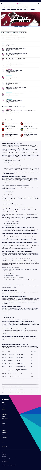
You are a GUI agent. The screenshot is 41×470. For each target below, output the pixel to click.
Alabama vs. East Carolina (8, 191)
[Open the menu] (1, 3)
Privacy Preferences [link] (5, 461)
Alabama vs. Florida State (8, 194)
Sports (5, 7)
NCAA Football (10, 7)
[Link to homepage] (20, 4)
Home (2, 7)
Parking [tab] (8, 29)
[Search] (38, 4)
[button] (3, 32)
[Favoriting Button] (39, 9)
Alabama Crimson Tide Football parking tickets (17, 209)
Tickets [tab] (3, 29)
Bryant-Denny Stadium (15, 211)
